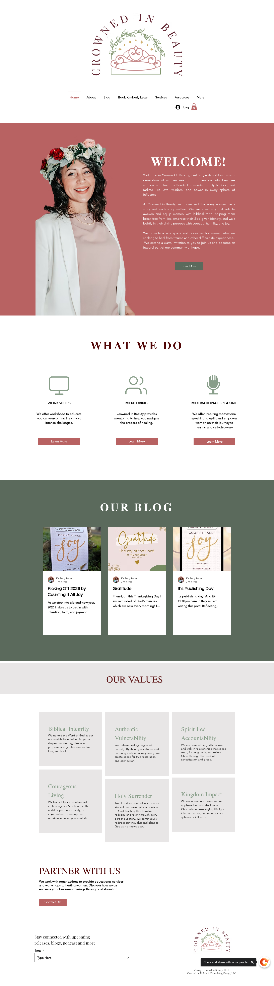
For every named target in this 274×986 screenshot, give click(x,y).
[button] (194, 106)
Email (38, 950)
